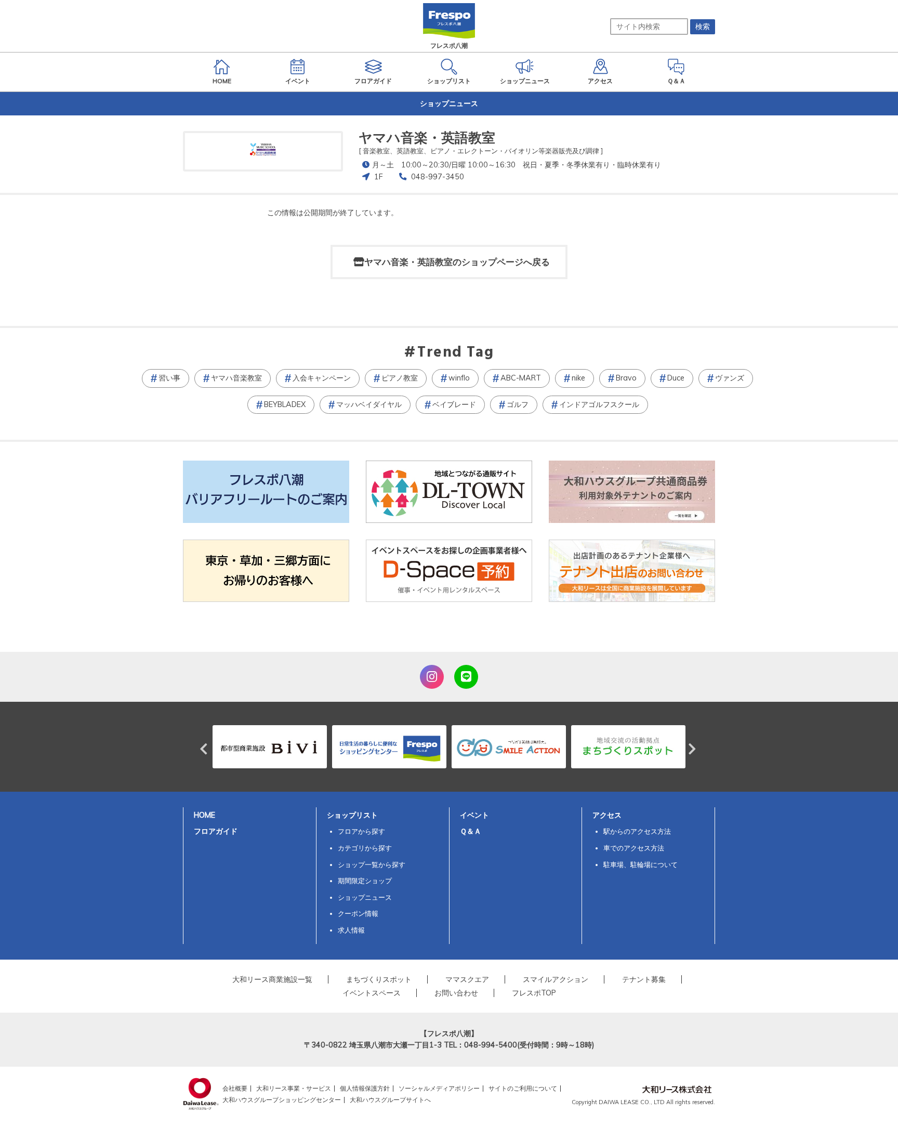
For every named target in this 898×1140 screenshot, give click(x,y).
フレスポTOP (534, 993)
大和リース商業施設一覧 (272, 979)
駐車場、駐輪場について (640, 864)
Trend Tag (455, 353)
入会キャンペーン (322, 378)
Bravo (626, 378)
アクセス (607, 815)
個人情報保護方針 (365, 1088)
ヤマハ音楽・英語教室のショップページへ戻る (457, 261)
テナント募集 (644, 979)
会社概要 (234, 1088)
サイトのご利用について (522, 1088)
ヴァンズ (729, 378)
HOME (204, 815)
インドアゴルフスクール (599, 404)
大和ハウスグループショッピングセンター (281, 1100)
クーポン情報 (358, 913)
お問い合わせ (456, 993)
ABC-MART (520, 378)
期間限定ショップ (365, 880)
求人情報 (351, 930)
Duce (675, 378)
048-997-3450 (437, 176)
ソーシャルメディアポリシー (439, 1088)
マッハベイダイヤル (369, 404)
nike (578, 378)
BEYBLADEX (285, 404)
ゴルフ (518, 404)
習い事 (169, 378)
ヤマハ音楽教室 (236, 378)
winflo (459, 378)
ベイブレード (454, 404)
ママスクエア (467, 979)
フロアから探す (361, 831)
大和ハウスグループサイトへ (390, 1100)
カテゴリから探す (365, 848)
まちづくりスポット (379, 979)
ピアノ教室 (399, 378)
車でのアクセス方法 (633, 848)
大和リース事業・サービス (293, 1088)
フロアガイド (215, 831)
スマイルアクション (555, 979)
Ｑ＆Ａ (470, 831)
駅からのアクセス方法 (637, 831)
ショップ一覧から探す (371, 864)
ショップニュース (365, 897)
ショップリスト (352, 815)
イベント (474, 815)
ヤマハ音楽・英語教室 (427, 137)
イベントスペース (371, 993)
